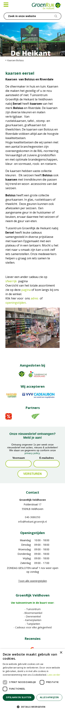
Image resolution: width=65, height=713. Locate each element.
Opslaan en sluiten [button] (18, 697)
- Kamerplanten (32, 620)
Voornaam (18, 457)
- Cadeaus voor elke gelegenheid (33, 627)
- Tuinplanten (32, 623)
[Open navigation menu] (6, 4)
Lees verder (53, 674)
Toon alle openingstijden (32, 581)
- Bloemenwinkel (32, 613)
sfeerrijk (11, 281)
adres (34, 298)
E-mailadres (46, 457)
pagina (26, 290)
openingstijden (15, 303)
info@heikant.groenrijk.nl (32, 521)
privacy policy (32, 453)
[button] (32, 707)
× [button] (61, 652)
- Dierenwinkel (32, 616)
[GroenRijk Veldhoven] (47, 6)
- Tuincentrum (33, 609)
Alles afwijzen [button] (49, 697)
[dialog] (32, 681)
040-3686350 (32, 517)
